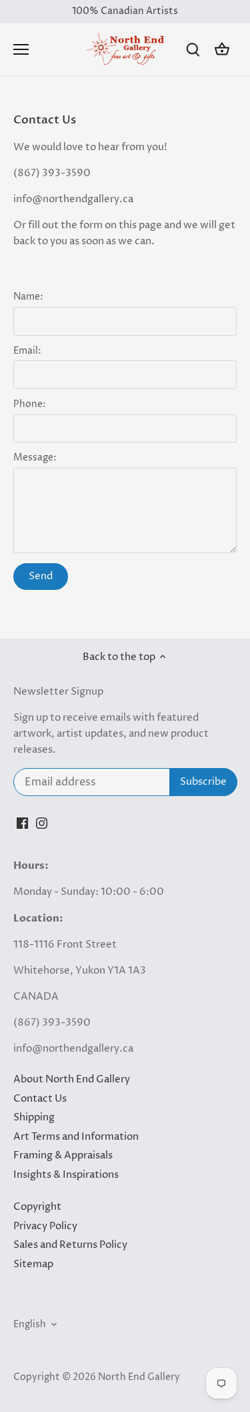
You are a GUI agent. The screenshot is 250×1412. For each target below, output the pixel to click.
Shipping (34, 1117)
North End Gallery (139, 1377)
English (29, 1324)
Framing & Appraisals (63, 1155)
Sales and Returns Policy (70, 1245)
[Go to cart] (222, 49)
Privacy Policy (45, 1226)
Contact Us (40, 1099)
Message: (35, 457)
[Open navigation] (21, 49)
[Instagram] (41, 822)
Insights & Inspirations (66, 1175)
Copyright (37, 1207)
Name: (28, 297)
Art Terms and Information (76, 1137)
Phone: (29, 404)
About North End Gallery (71, 1079)
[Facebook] (22, 822)
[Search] (192, 49)
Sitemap (33, 1264)
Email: (27, 351)
